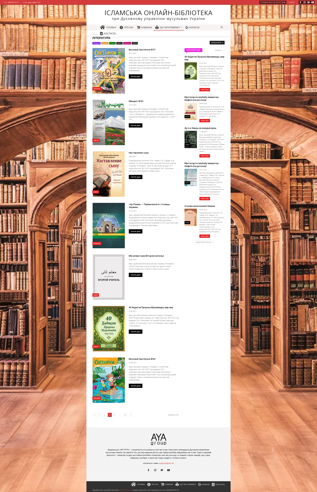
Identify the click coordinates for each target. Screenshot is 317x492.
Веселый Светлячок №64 (142, 359)
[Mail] (308, 2)
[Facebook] (300, 2)
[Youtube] (313, 2)
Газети (112, 43)
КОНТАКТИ (109, 33)
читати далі (136, 76)
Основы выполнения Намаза (200, 206)
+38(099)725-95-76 (13, 2)
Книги (135, 43)
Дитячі (119, 43)
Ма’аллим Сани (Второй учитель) (146, 256)
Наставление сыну (139, 152)
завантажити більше (203, 242)
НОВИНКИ (146, 27)
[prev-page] (94, 415)
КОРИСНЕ (194, 27)
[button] (222, 28)
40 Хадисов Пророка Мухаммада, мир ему (151, 307)
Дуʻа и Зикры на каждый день (200, 128)
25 (125, 415)
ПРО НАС (128, 27)
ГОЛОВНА (111, 27)
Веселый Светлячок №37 (142, 49)
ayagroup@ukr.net (34, 2)
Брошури (96, 43)
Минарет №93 (136, 101)
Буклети (105, 43)
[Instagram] (304, 2)
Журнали (127, 43)
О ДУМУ (292, 2)
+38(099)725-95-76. (172, 490)
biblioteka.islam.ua (125, 490)
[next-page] (131, 415)
